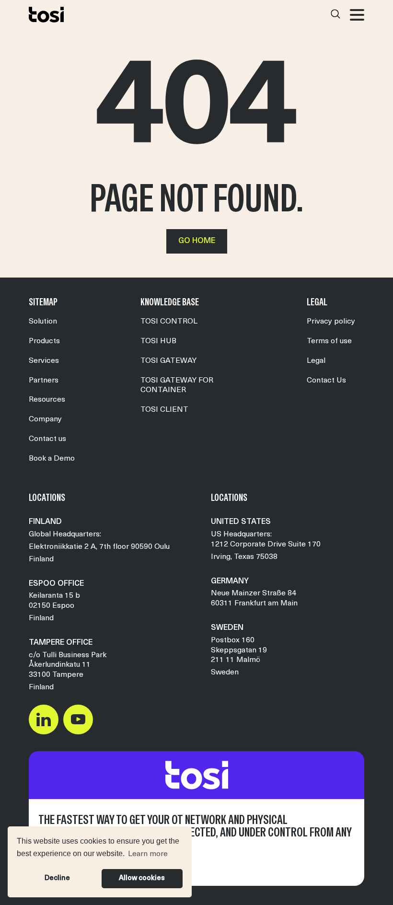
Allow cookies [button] (142, 878)
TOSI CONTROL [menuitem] (168, 321)
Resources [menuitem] (47, 400)
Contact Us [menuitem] (326, 380)
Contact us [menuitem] (47, 439)
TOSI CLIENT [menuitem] (164, 410)
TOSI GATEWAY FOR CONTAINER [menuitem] (176, 385)
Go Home (196, 241)
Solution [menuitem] (43, 321)
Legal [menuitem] (316, 361)
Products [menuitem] (44, 341)
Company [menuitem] (45, 419)
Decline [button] (57, 878)
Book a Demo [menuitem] (52, 459)
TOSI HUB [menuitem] (158, 341)
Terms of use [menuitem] (329, 341)
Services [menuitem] (44, 361)
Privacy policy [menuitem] (331, 321)
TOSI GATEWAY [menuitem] (168, 361)
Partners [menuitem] (43, 380)
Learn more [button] (148, 854)
